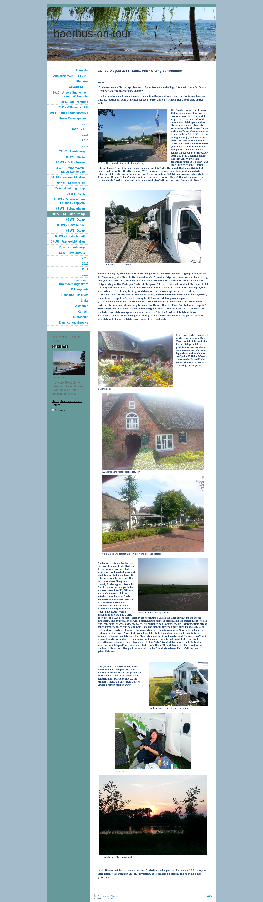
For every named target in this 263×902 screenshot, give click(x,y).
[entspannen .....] (153, 741)
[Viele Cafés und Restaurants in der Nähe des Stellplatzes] (153, 513)
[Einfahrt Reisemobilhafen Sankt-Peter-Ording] (132, 135)
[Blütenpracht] (135, 359)
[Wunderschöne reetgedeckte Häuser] (153, 431)
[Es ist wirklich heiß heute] (153, 226)
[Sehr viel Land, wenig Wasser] (173, 584)
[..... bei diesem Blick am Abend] (153, 815)
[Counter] (69, 411)
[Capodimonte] (69, 363)
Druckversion (103, 896)
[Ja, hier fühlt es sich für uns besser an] (178, 684)
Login (209, 895)
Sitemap (114, 896)
